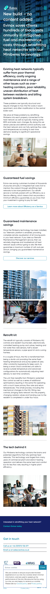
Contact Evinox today (12, 526)
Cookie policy (25, 588)
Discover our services (25, 258)
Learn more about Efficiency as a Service (25, 206)
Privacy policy (36, 584)
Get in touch (11, 538)
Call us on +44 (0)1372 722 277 (16, 546)
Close (42, 567)
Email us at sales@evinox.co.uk (16, 550)
